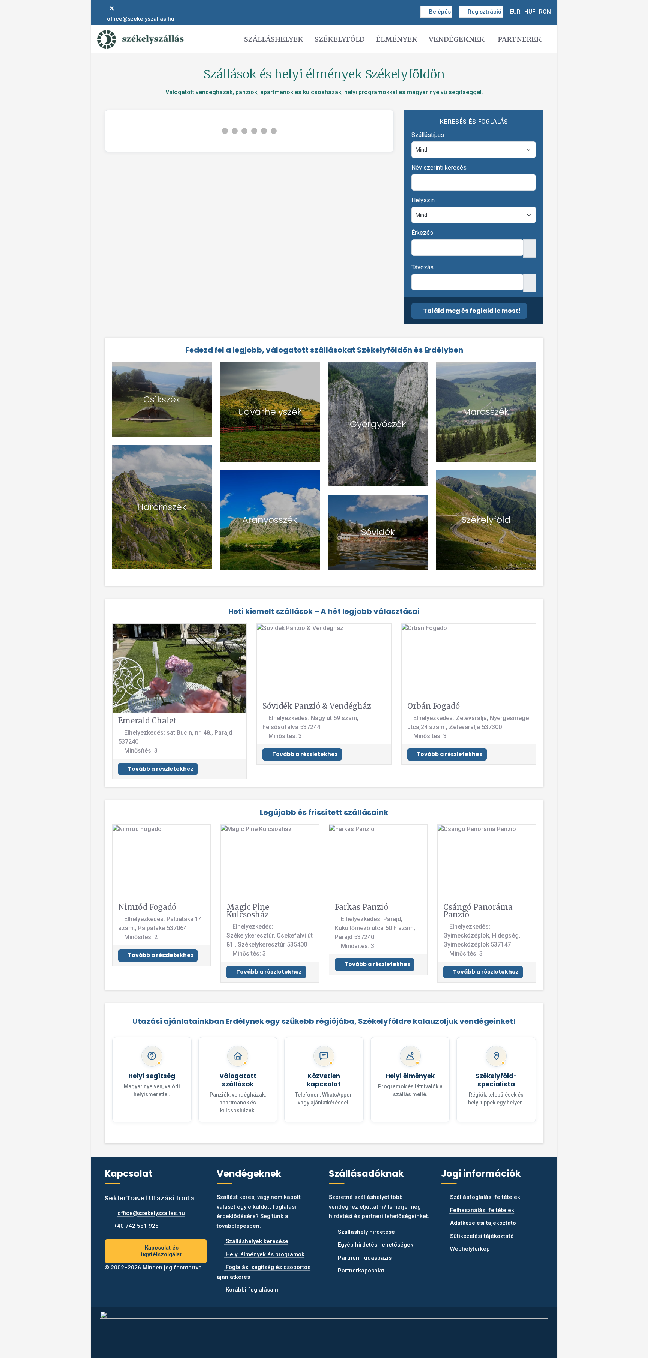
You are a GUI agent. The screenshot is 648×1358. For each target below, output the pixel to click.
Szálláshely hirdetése (365, 1232)
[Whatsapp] (136, 8)
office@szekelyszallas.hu (140, 18)
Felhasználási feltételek (481, 1210)
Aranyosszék (269, 519)
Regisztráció (484, 11)
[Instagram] (124, 8)
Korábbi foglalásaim (252, 1289)
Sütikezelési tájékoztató (481, 1236)
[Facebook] (99, 8)
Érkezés (422, 232)
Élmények (396, 39)
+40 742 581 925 (136, 1226)
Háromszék (161, 507)
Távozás (422, 267)
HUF (529, 11)
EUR (515, 11)
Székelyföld (340, 39)
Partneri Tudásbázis (364, 1257)
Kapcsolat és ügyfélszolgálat (161, 1251)
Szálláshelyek (273, 39)
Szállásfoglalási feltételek (484, 1197)
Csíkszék (161, 399)
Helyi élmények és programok (264, 1254)
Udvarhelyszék (270, 411)
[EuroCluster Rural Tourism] (324, 1329)
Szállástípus (427, 134)
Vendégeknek (456, 39)
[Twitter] (111, 8)
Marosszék (486, 411)
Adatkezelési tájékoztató (482, 1223)
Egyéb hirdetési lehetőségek (374, 1244)
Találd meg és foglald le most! (471, 310)
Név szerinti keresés (438, 167)
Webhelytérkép (469, 1248)
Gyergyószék (378, 424)
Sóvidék (378, 532)
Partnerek (520, 39)
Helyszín (423, 200)
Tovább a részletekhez (160, 769)
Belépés (440, 11)
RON (545, 11)
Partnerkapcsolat (360, 1270)
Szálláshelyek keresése (256, 1241)
